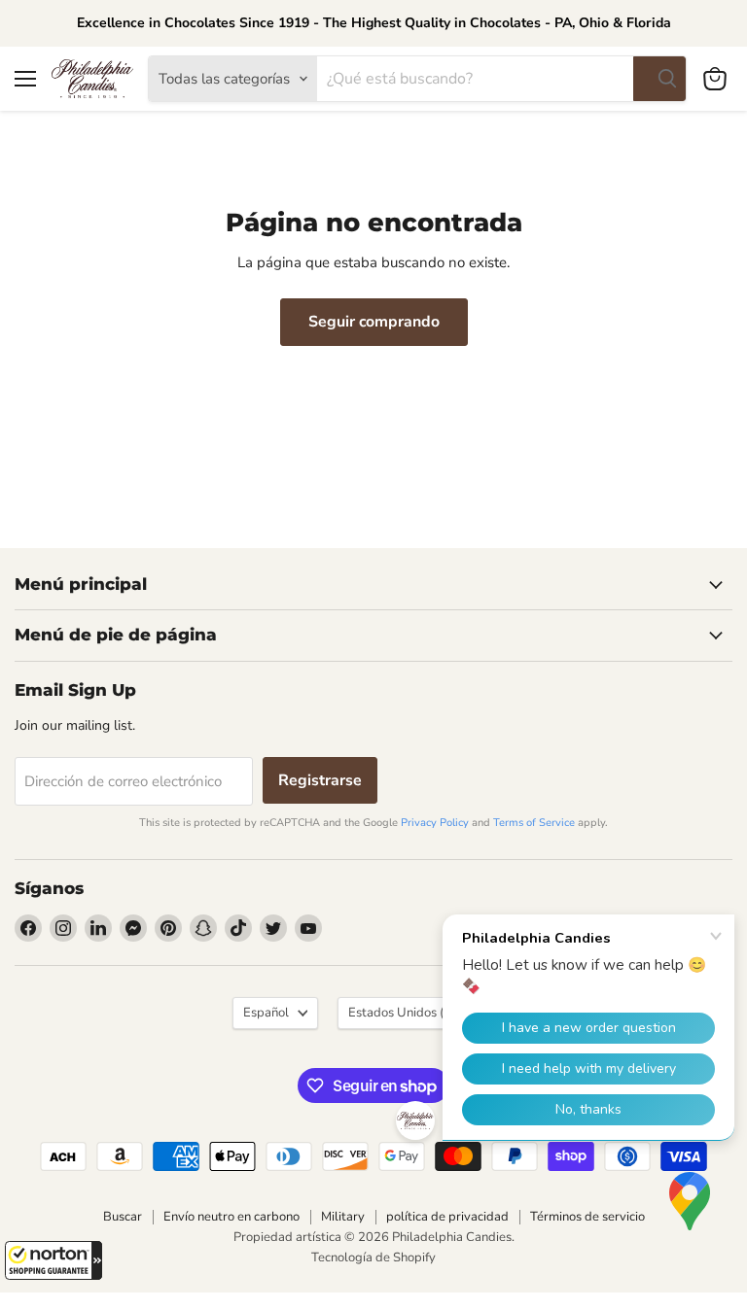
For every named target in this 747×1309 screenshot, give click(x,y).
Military (343, 1216)
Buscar (122, 1216)
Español (266, 1012)
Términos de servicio (587, 1216)
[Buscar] (659, 78)
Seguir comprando (374, 321)
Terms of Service (534, 822)
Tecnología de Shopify (373, 1257)
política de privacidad (447, 1216)
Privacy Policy (435, 822)
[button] (53, 1260)
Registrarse (320, 780)
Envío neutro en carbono (231, 1216)
